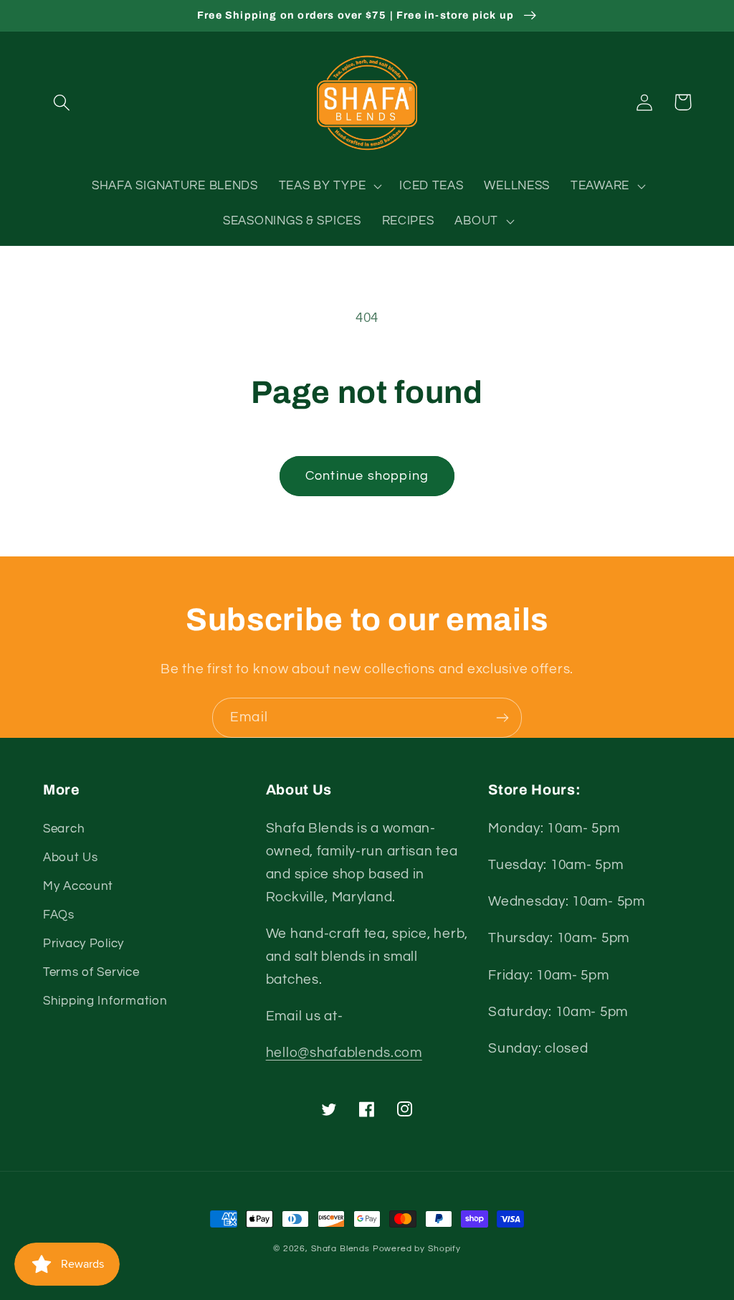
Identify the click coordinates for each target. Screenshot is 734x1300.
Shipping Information (105, 1001)
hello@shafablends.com (344, 1052)
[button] (62, 102)
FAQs (59, 914)
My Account (78, 886)
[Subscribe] (502, 718)
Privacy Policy (83, 943)
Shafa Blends (340, 1248)
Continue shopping (367, 476)
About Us (70, 857)
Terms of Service (91, 972)
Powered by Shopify (417, 1248)
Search (64, 828)
